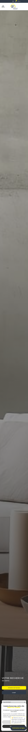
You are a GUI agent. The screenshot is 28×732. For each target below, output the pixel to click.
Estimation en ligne (18, 728)
